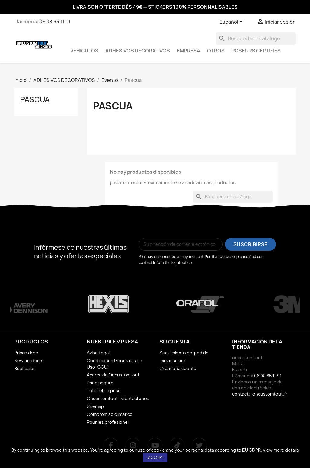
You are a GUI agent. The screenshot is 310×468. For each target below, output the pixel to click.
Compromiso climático (110, 414)
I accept (155, 457)
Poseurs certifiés (256, 50)
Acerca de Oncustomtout (113, 375)
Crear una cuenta (178, 368)
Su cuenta (175, 341)
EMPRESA (188, 50)
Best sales (25, 368)
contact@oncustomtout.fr (259, 394)
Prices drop (26, 353)
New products (29, 360)
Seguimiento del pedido (184, 353)
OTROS (216, 50)
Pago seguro (100, 383)
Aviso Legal (98, 353)
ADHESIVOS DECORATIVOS (137, 50)
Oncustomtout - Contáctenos (118, 398)
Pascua (35, 99)
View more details (281, 450)
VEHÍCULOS (84, 50)
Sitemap (95, 406)
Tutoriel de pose (104, 390)
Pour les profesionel (108, 422)
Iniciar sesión (173, 360)
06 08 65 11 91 (55, 21)
